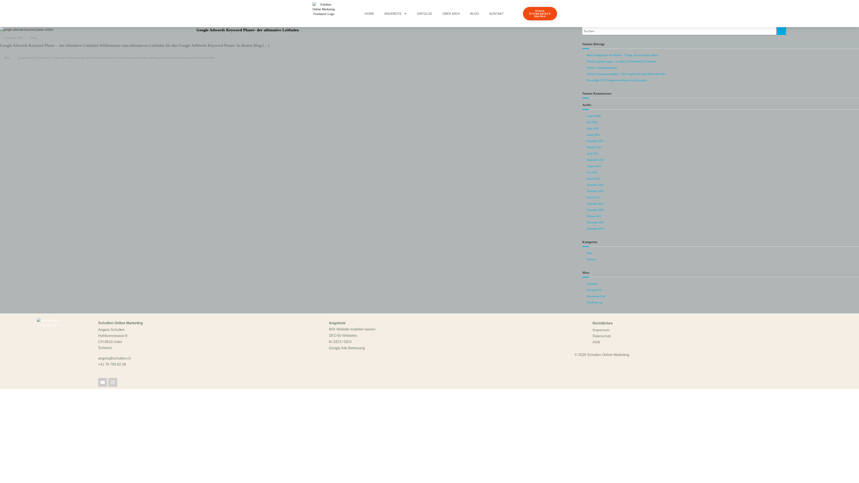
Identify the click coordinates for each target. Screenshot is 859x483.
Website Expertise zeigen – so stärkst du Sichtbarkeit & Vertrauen (621, 61)
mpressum (602, 330)
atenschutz (603, 336)
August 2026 (594, 116)
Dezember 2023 (595, 184)
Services (591, 259)
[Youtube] (102, 382)
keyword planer (121, 57)
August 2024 (594, 166)
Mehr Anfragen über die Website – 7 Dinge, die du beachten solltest (622, 55)
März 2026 (592, 128)
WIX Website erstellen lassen (352, 329)
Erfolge (424, 13)
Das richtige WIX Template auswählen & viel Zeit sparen (617, 80)
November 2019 (595, 222)
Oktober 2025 (594, 147)
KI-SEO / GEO (340, 342)
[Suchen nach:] (679, 30)
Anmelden (592, 283)
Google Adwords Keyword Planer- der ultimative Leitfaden (247, 30)
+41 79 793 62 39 (112, 364)
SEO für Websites (343, 335)
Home (369, 13)
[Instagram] (112, 382)
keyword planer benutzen (173, 57)
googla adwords (26, 57)
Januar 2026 (593, 134)
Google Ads (43, 57)
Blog (474, 13)
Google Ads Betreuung (347, 348)
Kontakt (496, 13)
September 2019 (595, 228)
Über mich (451, 13)
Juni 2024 (592, 172)
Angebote (393, 13)
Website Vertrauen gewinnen (602, 67)
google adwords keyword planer (94, 57)
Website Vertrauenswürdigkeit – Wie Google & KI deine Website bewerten (626, 74)
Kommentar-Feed (596, 296)
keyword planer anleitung (145, 57)
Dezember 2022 (595, 203)
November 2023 (595, 191)
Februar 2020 (594, 216)
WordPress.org (595, 302)
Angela (33, 37)
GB (597, 342)
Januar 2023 (593, 197)
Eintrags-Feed (594, 290)
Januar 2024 (593, 178)
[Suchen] (781, 31)
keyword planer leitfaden (202, 57)
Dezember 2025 (595, 141)
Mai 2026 (592, 122)
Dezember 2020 (595, 210)
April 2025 (592, 153)
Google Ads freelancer (63, 57)
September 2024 (595, 159)
